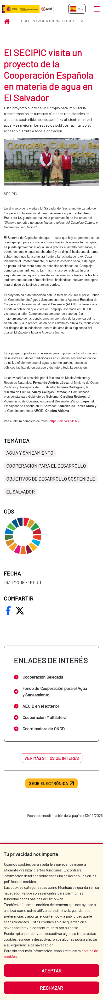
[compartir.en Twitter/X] (20, 610)
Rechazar (51, 988)
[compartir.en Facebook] (8, 610)
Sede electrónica (48, 783)
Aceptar (52, 970)
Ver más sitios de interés (51, 758)
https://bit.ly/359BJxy (64, 421)
